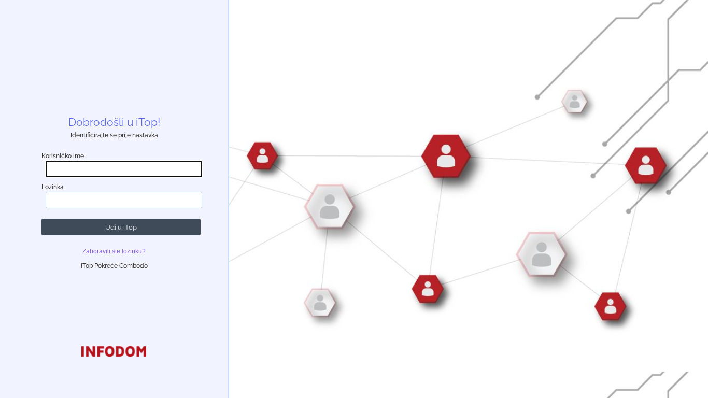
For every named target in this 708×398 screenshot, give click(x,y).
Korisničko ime (62, 156)
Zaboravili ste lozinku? (114, 251)
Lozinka (52, 187)
